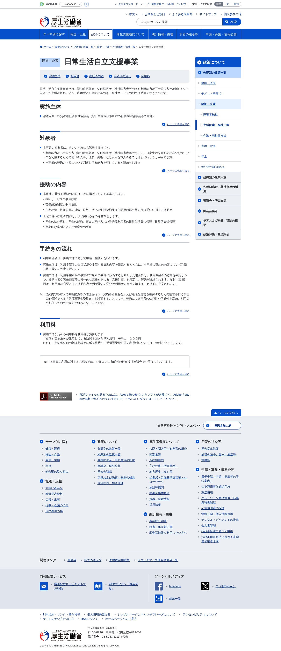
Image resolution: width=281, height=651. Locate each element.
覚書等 (205, 460)
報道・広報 (53, 481)
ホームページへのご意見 (121, 618)
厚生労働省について (164, 441)
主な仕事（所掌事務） (163, 465)
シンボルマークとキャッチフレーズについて (146, 614)
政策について (214, 62)
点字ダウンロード (128, 4)
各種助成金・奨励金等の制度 (220, 189)
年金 (204, 156)
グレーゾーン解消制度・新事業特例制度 (220, 500)
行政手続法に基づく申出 (217, 531)
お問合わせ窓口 (155, 14)
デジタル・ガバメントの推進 (220, 519)
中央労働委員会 (159, 493)
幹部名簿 (155, 454)
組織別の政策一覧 (214, 177)
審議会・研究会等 (214, 200)
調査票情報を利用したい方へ (168, 532)
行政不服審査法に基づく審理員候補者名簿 (220, 539)
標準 (218, 4)
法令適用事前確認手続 (215, 486)
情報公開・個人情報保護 (217, 514)
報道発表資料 (54, 493)
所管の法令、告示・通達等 (218, 454)
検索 (233, 21)
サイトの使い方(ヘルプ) (58, 618)
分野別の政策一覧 (214, 72)
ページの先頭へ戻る (178, 124)
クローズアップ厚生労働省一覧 (158, 560)
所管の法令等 (211, 441)
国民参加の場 (232, 14)
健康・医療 (208, 83)
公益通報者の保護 (212, 508)
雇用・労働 (208, 146)
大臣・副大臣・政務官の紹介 (168, 448)
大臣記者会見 (54, 488)
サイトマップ (208, 14)
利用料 (145, 76)
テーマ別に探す (57, 441)
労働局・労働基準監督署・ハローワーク (168, 479)
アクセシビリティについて (199, 614)
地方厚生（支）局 (160, 471)
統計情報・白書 (160, 514)
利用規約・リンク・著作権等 (61, 614)
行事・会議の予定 (57, 505)
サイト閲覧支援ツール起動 (159, 4)
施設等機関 (156, 487)
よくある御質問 (182, 14)
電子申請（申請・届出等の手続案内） (220, 478)
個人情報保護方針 (98, 614)
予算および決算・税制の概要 (220, 222)
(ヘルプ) (181, 4)
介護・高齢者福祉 (214, 135)
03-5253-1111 (111, 636)
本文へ (133, 14)
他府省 (71, 560)
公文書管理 (208, 525)
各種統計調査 (158, 521)
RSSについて (89, 618)
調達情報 (207, 492)
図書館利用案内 (119, 560)
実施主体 (54, 76)
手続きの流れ (122, 76)
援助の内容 (96, 76)
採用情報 (155, 504)
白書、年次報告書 (160, 527)
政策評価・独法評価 (216, 234)
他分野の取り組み (212, 167)
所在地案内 (156, 460)
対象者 (75, 76)
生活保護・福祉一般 (216, 125)
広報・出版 (52, 499)
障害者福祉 (210, 114)
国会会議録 (210, 211)
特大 (236, 4)
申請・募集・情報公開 (217, 469)
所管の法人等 (92, 560)
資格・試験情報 (159, 499)
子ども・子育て (211, 93)
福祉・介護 (208, 104)
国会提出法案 (210, 448)
